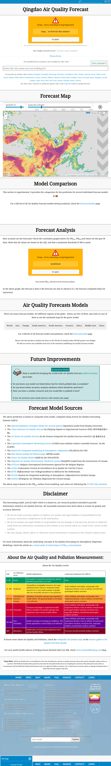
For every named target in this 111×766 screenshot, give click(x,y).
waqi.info (67, 84)
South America (39, 325)
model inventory (89, 373)
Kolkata (50, 77)
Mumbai (57, 77)
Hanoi (38, 77)
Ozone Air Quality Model (22, 457)
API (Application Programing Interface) (19, 727)
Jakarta (22, 77)
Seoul (103, 74)
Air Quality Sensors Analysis (15, 709)
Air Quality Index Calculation (15, 721)
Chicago (66, 80)
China (101, 325)
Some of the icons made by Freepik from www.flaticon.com (61, 724)
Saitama (87, 74)
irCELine (15, 464)
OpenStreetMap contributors (85, 175)
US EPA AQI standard (97, 484)
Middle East (90, 325)
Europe (25, 325)
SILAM (14, 475)
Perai (43, 80)
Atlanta (78, 80)
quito (92, 77)
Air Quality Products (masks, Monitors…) (19, 725)
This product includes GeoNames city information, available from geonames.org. (64, 704)
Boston (72, 80)
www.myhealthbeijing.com (88, 650)
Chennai (44, 77)
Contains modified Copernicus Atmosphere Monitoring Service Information (62, 719)
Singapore (98, 77)
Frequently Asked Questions (19, 713)
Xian (76, 74)
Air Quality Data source (13, 718)
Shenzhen (60, 74)
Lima (79, 77)
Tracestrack (104, 175)
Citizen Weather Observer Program (58, 713)
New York (52, 80)
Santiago (73, 77)
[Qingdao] (55, 141)
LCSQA (14, 468)
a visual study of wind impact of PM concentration (56, 545)
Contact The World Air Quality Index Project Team (21, 691)
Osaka (98, 74)
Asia (17, 325)
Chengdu (44, 74)
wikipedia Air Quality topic (69, 639)
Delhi (17, 77)
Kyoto (93, 74)
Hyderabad (65, 77)
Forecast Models (87, 203)
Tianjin (80, 74)
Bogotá (11, 77)
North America (56, 325)
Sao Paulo (85, 77)
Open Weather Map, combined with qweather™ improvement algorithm (63, 709)
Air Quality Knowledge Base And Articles (20, 704)
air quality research (14, 699)
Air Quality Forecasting (13, 723)
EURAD (14, 478)
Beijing (30, 74)
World (9, 325)
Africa (79, 325)
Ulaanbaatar (30, 77)
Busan (6, 77)
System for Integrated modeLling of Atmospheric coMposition (40, 450)
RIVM (13, 471)
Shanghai (37, 74)
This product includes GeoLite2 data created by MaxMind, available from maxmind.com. (63, 698)
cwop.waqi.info (51, 715)
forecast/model (80, 333)
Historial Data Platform (13, 729)
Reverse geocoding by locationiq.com (59, 729)
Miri (46, 80)
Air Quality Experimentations (15, 706)
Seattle (59, 80)
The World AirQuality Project (95, 688)
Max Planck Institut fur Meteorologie (28, 454)
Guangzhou (69, 74)
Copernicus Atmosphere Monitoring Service (31, 443)
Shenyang (52, 74)
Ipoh (38, 80)
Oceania (69, 325)
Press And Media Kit (12, 694)
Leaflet (68, 175)
